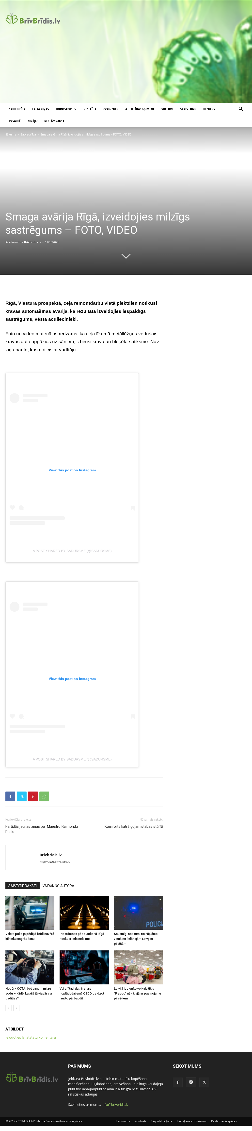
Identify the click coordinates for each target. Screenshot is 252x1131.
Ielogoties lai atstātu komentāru (30, 1037)
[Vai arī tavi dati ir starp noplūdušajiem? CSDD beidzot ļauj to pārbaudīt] (84, 967)
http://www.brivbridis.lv (55, 861)
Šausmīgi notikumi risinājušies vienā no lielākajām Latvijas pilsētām (136, 938)
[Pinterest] (33, 796)
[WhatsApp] (44, 796)
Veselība (90, 109)
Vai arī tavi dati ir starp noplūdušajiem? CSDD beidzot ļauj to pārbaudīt (82, 993)
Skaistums (188, 109)
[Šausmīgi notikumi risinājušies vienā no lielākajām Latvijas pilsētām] (138, 913)
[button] (241, 109)
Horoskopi (64, 109)
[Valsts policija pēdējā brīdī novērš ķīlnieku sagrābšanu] (29, 913)
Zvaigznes (110, 109)
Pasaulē (15, 120)
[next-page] (16, 1008)
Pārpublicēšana (161, 1121)
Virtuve (167, 109)
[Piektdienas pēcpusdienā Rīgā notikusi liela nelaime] (84, 913)
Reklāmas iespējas (224, 1121)
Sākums (10, 134)
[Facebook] (10, 796)
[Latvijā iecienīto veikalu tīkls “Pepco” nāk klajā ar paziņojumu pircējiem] (138, 967)
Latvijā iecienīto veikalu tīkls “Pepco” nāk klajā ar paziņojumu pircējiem (137, 993)
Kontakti (140, 1121)
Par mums (123, 1121)
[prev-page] (8, 1008)
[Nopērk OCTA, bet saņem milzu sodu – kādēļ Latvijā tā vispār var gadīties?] (29, 967)
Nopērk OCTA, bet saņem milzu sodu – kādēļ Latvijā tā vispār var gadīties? (28, 993)
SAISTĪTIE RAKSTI (22, 886)
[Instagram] (191, 1082)
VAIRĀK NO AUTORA (58, 886)
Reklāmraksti (54, 120)
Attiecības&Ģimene (140, 109)
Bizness (209, 109)
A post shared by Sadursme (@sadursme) (72, 551)
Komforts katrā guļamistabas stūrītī (134, 826)
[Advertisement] (126, 66)
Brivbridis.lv (32, 242)
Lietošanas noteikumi (191, 1121)
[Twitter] (22, 796)
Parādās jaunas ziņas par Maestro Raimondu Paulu (41, 829)
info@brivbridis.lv (115, 1104)
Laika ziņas (40, 109)
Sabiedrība (17, 109)
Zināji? (32, 120)
